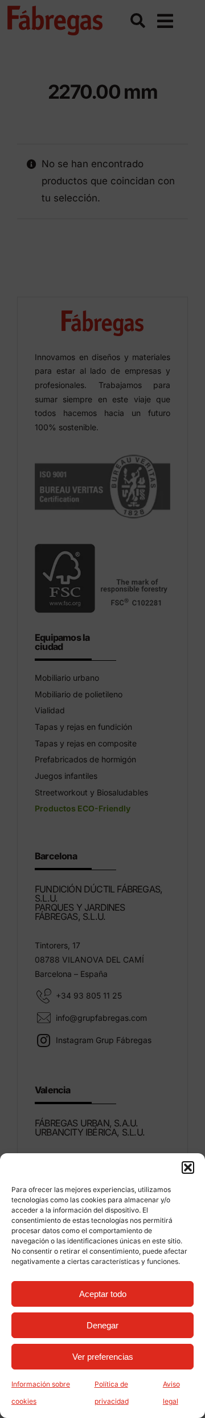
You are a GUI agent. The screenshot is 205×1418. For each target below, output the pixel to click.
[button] (188, 1167)
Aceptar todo (102, 1294)
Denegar (102, 1325)
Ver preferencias (102, 1357)
